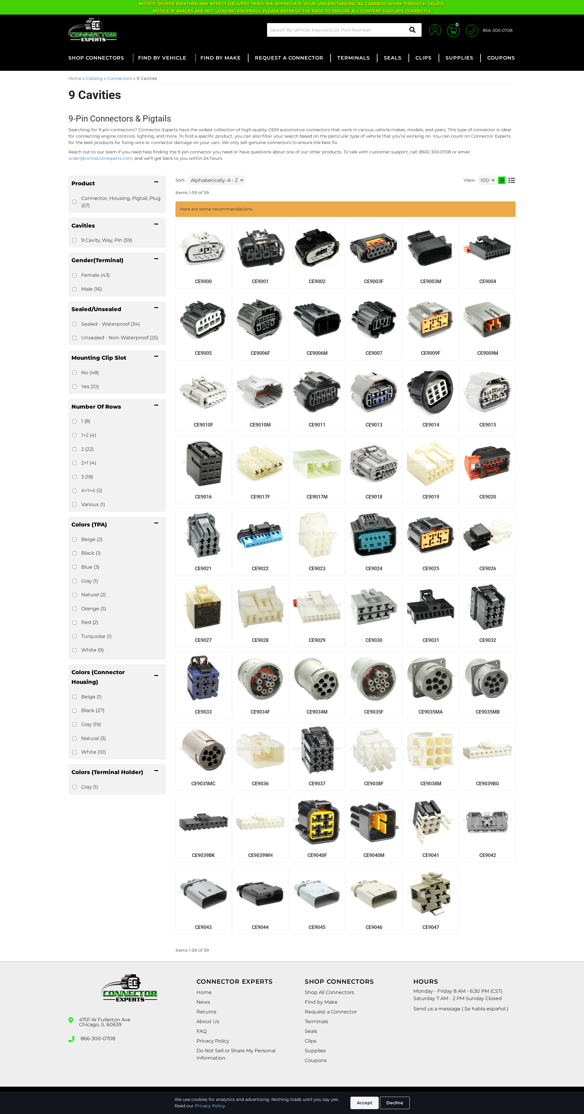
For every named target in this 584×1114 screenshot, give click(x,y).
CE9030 (374, 640)
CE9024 (374, 568)
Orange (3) (93, 609)
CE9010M (260, 425)
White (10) (93, 752)
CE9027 (203, 640)
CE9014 (430, 425)
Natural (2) (93, 595)
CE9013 (374, 425)
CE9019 (430, 497)
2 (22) (87, 449)
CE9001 (260, 281)
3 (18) (87, 477)
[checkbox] (74, 539)
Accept (364, 1102)
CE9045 (317, 927)
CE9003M (430, 281)
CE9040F (317, 855)
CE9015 (487, 425)
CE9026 (487, 568)
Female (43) (95, 275)
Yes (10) (90, 386)
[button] (344, 30)
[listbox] (216, 180)
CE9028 (260, 640)
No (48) (90, 372)
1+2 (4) (88, 435)
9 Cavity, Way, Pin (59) (106, 240)
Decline (394, 1102)
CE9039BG (487, 784)
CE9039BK (203, 855)
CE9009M (487, 353)
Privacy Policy (210, 1106)
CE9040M (373, 855)
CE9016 (203, 497)
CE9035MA (431, 712)
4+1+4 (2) (91, 490)
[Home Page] (129, 993)
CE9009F (430, 353)
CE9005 (203, 353)
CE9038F (374, 784)
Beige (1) (91, 697)
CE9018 (374, 497)
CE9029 (317, 640)
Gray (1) (89, 581)
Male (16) (91, 289)
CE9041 (430, 855)
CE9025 (430, 568)
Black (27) (92, 710)
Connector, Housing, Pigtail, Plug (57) (121, 201)
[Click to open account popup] (435, 30)
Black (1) (91, 553)
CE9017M (317, 497)
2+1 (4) (88, 463)
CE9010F (203, 425)
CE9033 (203, 712)
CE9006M (317, 353)
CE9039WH (260, 855)
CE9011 (317, 425)
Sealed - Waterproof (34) (110, 324)
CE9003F (374, 281)
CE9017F (260, 497)
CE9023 (317, 568)
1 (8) (85, 421)
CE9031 (430, 640)
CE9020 (487, 497)
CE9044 (260, 927)
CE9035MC (203, 784)
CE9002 (317, 281)
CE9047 (430, 927)
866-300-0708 (98, 1038)
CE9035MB (488, 712)
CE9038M (430, 784)
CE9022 (260, 568)
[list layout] (512, 180)
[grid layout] (502, 180)
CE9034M (317, 712)
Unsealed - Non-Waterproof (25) (119, 338)
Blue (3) (90, 567)
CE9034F (260, 712)
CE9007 (374, 353)
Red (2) (89, 622)
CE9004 (487, 281)
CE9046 (374, 927)
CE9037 (317, 784)
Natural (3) (93, 738)
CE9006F (260, 353)
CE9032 (487, 640)
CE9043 (203, 927)
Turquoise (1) (96, 636)
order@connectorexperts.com (100, 158)
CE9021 (203, 568)
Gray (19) (91, 724)
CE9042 (487, 855)
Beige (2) (92, 539)
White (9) (92, 650)
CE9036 (260, 784)
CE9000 (203, 281)
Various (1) (93, 504)
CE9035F (374, 712)
